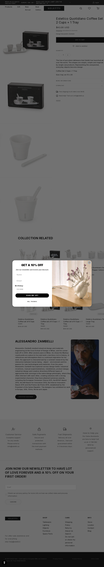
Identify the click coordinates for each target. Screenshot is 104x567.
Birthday (19, 286)
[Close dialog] (89, 262)
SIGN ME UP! (32, 295)
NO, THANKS (32, 301)
